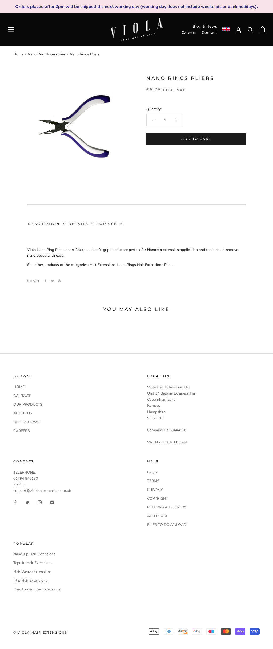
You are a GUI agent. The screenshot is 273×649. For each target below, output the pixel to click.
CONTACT (21, 395)
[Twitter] (52, 280)
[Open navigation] (11, 29)
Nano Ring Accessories (47, 54)
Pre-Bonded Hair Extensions (37, 589)
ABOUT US (22, 413)
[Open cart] (262, 29)
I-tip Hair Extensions (30, 580)
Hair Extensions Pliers (155, 264)
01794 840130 (25, 478)
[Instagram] (40, 502)
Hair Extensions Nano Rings (113, 264)
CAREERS (21, 430)
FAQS (152, 472)
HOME (19, 386)
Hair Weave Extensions (32, 571)
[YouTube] (52, 502)
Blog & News (204, 26)
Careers (189, 32)
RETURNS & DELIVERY (166, 507)
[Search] (250, 29)
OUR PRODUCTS (27, 404)
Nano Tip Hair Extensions (34, 554)
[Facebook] (45, 280)
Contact (209, 32)
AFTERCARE (157, 516)
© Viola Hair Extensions (40, 632)
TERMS (153, 480)
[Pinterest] (59, 280)
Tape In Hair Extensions (33, 562)
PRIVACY (155, 489)
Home (18, 54)
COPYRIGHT (157, 498)
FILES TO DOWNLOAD (166, 524)
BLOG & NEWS (26, 422)
